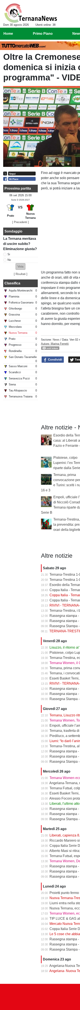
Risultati (21, 274)
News (56, 339)
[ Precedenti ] (20, 222)
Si (8, 254)
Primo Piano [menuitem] (43, 33)
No (9, 259)
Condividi (54, 359)
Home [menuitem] (8, 33)
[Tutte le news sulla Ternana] (30, 13)
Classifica (12, 283)
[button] (20, 266)
